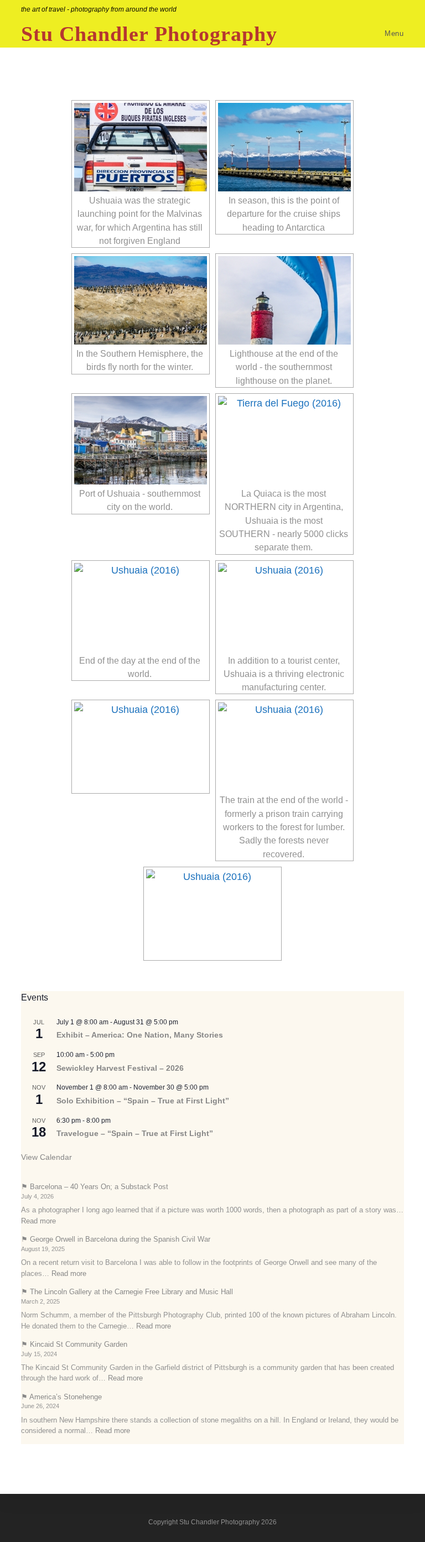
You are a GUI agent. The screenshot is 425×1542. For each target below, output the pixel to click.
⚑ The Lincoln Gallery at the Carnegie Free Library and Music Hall (127, 1292)
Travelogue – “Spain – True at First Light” (134, 1133)
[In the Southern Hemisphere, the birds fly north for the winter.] (140, 300)
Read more (38, 1221)
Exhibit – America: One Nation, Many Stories (139, 1034)
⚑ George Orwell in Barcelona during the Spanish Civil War (115, 1239)
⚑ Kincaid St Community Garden (74, 1344)
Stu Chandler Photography (149, 33)
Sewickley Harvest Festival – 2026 (120, 1068)
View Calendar (46, 1157)
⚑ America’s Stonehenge (61, 1397)
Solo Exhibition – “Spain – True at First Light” (142, 1100)
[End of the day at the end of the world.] (140, 607)
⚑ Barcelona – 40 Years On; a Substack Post (94, 1186)
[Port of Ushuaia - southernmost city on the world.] (140, 440)
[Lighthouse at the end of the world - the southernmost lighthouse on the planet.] (284, 300)
